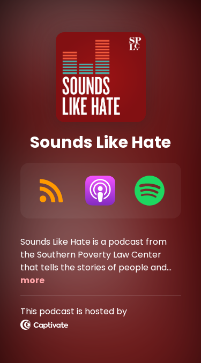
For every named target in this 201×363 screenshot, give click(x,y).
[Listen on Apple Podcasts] (100, 190)
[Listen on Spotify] (149, 190)
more (32, 280)
